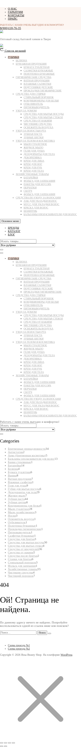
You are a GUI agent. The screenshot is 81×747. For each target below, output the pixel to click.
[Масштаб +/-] (1, 742)
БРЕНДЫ (13, 227)
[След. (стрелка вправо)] (5, 746)
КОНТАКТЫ (16, 15)
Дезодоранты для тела (39, 154)
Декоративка (33, 157)
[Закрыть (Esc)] (13, 742)
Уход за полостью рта (31, 130)
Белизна (21, 60)
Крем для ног (33, 164)
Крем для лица (34, 160)
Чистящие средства (38, 124)
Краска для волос (36, 207)
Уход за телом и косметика (35, 140)
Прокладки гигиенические (43, 90)
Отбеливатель (33, 103)
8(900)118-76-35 (10, 28)
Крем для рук (33, 167)
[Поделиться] (9, 742)
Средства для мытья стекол (43, 117)
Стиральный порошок (39, 97)
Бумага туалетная (37, 67)
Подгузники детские (38, 87)
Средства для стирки (30, 93)
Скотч (28, 190)
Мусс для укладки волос (41, 204)
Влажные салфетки (37, 83)
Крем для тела (34, 170)
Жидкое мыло (33, 147)
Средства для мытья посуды (44, 114)
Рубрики (13, 57)
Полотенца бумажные (39, 73)
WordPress (66, 654)
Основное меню (10, 221)
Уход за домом (26, 110)
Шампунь (30, 211)
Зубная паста (33, 134)
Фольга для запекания (39, 180)
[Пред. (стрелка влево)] (1, 746)
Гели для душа (34, 150)
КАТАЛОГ (14, 231)
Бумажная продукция (31, 63)
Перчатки (30, 187)
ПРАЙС (12, 18)
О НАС (12, 8)
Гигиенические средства (33, 77)
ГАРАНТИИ (15, 12)
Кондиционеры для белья (41, 100)
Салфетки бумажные (38, 70)
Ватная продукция (37, 80)
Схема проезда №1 (19, 645)
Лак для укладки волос (40, 200)
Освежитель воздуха (38, 127)
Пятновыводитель (36, 107)
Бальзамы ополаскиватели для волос (50, 214)
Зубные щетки (33, 137)
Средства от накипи (38, 120)
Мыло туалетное (35, 144)
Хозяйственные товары (32, 174)
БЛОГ (11, 234)
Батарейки (31, 177)
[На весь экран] (5, 742)
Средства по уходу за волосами (38, 197)
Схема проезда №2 (19, 648)
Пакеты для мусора (37, 184)
